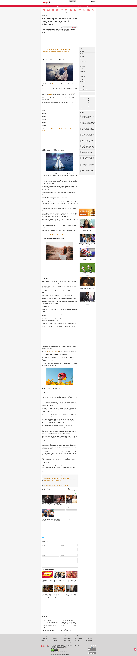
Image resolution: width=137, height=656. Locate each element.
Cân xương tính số (83, 81)
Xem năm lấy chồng (83, 61)
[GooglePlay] (92, 650)
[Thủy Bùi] (69, 489)
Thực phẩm (83, 106)
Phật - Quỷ (82, 104)
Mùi (75, 12)
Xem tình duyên (82, 66)
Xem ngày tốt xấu (44, 636)
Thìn (61, 12)
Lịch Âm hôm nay (44, 638)
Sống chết (82, 108)
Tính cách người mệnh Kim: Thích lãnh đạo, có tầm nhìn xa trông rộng (56, 485)
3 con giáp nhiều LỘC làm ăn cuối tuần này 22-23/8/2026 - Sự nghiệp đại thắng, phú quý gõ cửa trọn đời (88, 146)
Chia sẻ (92, 214)
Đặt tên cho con (82, 71)
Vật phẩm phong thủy (67, 638)
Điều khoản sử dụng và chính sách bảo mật (61, 654)
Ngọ (70, 12)
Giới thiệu (52, 654)
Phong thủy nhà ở (67, 640)
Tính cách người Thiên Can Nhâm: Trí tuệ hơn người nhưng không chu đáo (56, 51)
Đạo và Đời (73, 6)
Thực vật (82, 98)
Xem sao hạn (82, 51)
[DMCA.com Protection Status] (54, 650)
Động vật (90, 98)
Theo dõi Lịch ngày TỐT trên (67, 27)
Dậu (84, 12)
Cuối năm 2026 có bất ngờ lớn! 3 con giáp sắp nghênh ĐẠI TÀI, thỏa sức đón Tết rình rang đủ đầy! (88, 135)
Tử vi (49, 6)
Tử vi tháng (82, 56)
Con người (90, 104)
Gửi (77, 552)
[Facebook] (91, 645)
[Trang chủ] (42, 6)
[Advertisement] (57, 40)
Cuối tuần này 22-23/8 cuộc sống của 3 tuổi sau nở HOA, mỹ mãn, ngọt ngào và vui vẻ (88, 166)
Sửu (48, 12)
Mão (57, 12)
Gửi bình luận (75, 565)
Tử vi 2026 (54, 636)
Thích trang (83, 214)
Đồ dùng (89, 100)
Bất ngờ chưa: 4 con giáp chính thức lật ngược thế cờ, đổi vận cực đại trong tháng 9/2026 (88, 116)
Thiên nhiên (83, 102)
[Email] (49, 489)
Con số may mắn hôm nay (84, 89)
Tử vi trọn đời (82, 86)
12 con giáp (82, 79)
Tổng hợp (90, 108)
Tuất (88, 12)
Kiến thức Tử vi (82, 76)
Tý (43, 12)
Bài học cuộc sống (89, 638)
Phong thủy (62, 6)
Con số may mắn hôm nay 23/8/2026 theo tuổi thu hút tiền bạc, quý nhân (47, 580)
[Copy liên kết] (51, 489)
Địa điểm (90, 106)
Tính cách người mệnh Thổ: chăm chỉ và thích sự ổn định (54, 475)
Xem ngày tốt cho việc (44, 640)
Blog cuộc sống (78, 6)
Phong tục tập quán (89, 636)
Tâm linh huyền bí (89, 640)
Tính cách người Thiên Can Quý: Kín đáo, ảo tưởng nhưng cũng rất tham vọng (56, 49)
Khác (91, 6)
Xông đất (81, 53)
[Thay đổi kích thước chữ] (61, 27)
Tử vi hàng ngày (55, 638)
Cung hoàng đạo (56, 6)
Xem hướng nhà (66, 636)
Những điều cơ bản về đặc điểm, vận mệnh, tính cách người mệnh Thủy (56, 478)
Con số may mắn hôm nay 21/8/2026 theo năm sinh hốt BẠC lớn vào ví (88, 152)
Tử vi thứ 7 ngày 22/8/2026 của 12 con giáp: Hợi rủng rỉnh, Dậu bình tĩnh (88, 172)
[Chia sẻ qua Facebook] (42, 489)
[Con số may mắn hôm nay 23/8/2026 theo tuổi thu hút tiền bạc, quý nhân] (47, 574)
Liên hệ (69, 654)
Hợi (93, 12)
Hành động (90, 102)
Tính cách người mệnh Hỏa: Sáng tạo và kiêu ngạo (52, 480)
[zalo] (47, 489)
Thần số (83, 6)
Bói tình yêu (77, 640)
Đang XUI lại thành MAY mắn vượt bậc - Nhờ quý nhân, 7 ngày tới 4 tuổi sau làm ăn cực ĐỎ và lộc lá (88, 129)
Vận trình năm (82, 58)
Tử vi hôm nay (77, 636)
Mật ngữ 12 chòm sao (78, 638)
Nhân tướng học (67, 6)
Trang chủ (43, 15)
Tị (66, 12)
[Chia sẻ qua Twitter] (45, 489)
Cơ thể (82, 100)
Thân (79, 12)
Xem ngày (45, 6)
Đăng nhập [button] (94, 1)
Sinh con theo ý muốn (83, 84)
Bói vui (51, 6)
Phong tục (87, 6)
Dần (52, 12)
